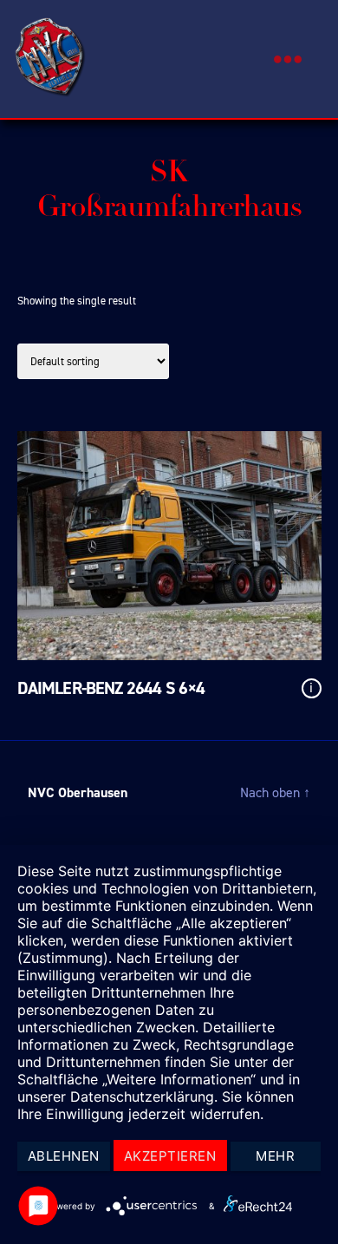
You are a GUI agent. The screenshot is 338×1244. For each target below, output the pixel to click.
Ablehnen (64, 1156)
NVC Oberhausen (77, 792)
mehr (275, 1156)
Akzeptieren (170, 1156)
